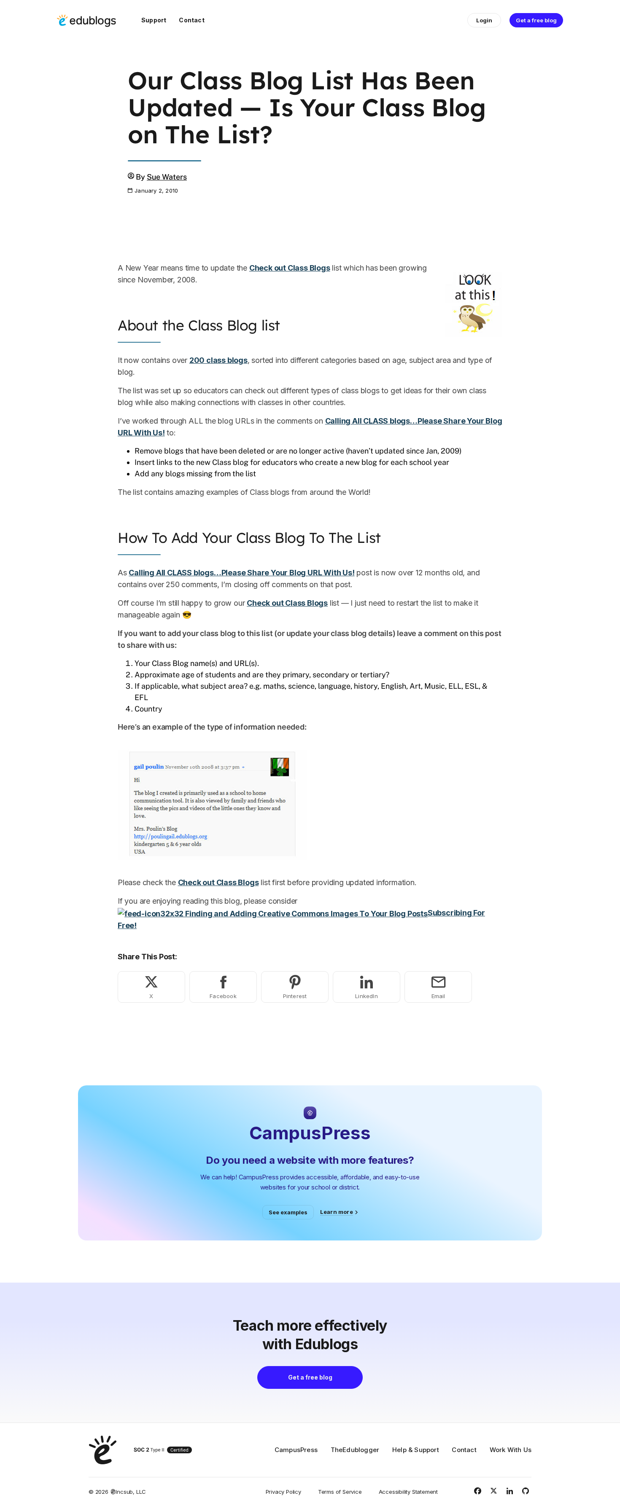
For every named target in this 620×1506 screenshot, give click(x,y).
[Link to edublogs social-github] (525, 1491)
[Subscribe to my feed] (273, 912)
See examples (288, 1212)
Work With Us (510, 1450)
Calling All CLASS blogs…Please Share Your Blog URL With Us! (241, 572)
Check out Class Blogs (289, 267)
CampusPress (296, 1450)
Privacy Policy (283, 1491)
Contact (191, 20)
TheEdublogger (355, 1450)
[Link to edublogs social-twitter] (493, 1491)
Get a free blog (536, 20)
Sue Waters (167, 176)
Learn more (336, 1211)
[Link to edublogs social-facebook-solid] (477, 1491)
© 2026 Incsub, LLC (117, 1491)
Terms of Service (340, 1491)
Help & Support (415, 1450)
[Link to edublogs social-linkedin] (509, 1491)
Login (484, 20)
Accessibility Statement (408, 1491)
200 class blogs (218, 360)
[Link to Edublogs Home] (86, 20)
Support (153, 20)
